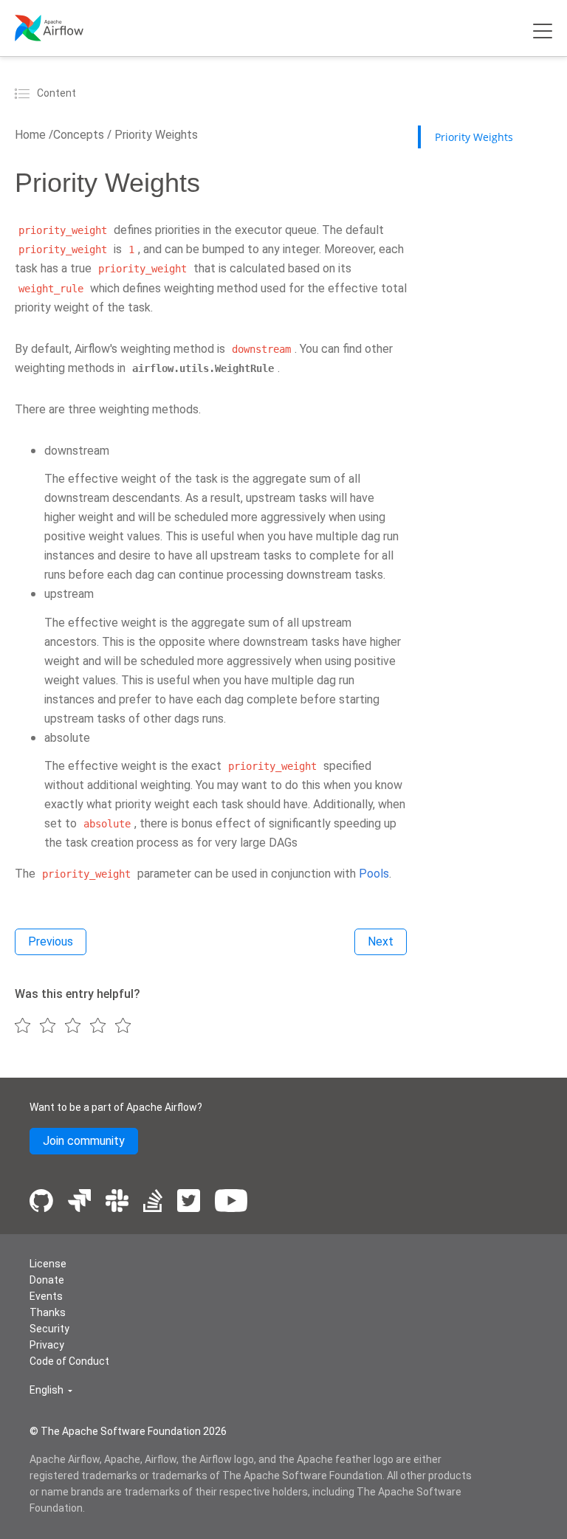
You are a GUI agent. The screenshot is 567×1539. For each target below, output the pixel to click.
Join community (84, 1141)
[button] (51, 1390)
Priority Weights (154, 135)
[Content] (24, 93)
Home (30, 135)
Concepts (78, 135)
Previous (50, 941)
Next (381, 941)
